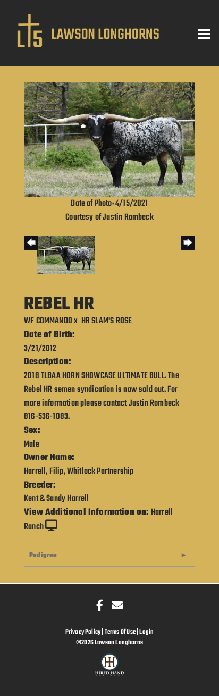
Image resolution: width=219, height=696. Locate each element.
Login (146, 632)
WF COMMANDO (48, 321)
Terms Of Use (120, 632)
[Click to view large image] (109, 140)
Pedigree (43, 555)
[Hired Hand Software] (109, 669)
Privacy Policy (83, 632)
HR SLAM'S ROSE (106, 321)
